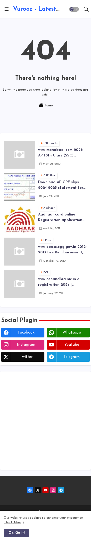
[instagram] (53, 490)
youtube (71, 345)
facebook (26, 333)
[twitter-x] (38, 490)
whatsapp (71, 333)
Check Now (12, 522)
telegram (72, 357)
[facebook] (30, 490)
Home (48, 105)
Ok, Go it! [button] (16, 533)
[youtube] (45, 490)
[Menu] (6, 9)
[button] (74, 9)
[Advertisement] (45, 420)
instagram (26, 345)
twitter (26, 357)
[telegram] (61, 490)
